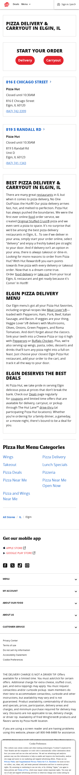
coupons (17, 399)
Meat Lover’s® (57, 310)
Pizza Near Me (15, 480)
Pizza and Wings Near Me (16, 496)
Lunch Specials (54, 464)
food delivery (24, 274)
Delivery (25, 60)
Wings (8, 456)
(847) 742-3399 (16, 111)
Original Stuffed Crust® (33, 221)
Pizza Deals (12, 472)
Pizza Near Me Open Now (54, 483)
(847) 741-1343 (16, 163)
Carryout (53, 60)
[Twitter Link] (14, 565)
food (31, 217)
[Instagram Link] (28, 565)
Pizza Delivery (54, 456)
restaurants (45, 195)
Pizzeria (48, 472)
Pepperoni (20, 341)
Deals (16, 4)
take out (43, 274)
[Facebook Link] (6, 565)
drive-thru (46, 407)
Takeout (9, 464)
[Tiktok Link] (21, 565)
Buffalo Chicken (42, 341)
